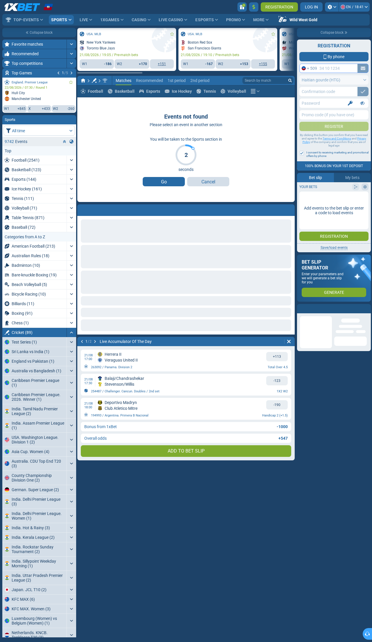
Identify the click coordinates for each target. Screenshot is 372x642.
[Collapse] (71, 332)
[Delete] (288, 208)
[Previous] (58, 73)
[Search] (290, 80)
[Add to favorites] (71, 82)
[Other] (255, 91)
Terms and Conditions (337, 138)
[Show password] (362, 103)
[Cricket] (94, 80)
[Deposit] (253, 7)
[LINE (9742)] (83, 80)
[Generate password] (350, 103)
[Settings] (332, 7)
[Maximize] (71, 44)
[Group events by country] (71, 141)
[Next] (71, 73)
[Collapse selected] (64, 141)
